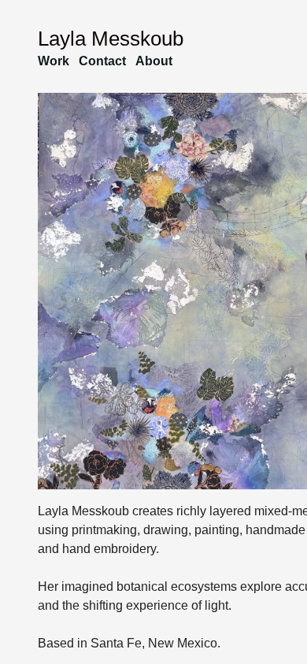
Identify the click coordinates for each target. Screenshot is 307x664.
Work (53, 61)
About (153, 61)
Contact (102, 61)
